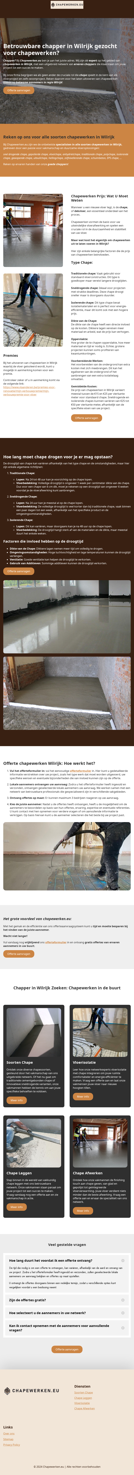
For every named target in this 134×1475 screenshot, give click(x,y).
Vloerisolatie (82, 1403)
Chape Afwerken (84, 1408)
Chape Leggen (83, 1398)
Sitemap (8, 1439)
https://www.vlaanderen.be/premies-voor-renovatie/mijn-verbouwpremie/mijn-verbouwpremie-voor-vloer (29, 390)
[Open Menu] (67, 13)
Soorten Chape (83, 1392)
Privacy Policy (11, 1445)
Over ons (9, 1433)
